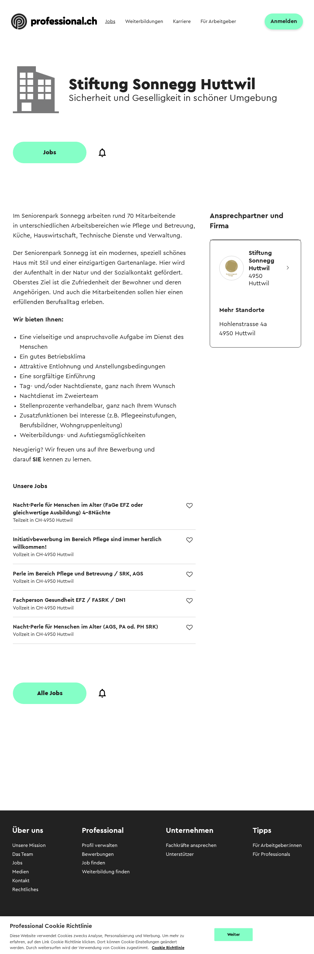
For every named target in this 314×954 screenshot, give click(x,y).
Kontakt (20, 880)
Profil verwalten (99, 845)
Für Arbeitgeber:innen (277, 845)
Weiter (233, 935)
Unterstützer (180, 854)
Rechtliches (25, 889)
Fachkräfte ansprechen (191, 845)
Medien (20, 871)
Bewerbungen (98, 854)
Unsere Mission (29, 845)
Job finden (93, 862)
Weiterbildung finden (106, 871)
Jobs (17, 862)
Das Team (22, 854)
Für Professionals (271, 854)
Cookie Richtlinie (168, 948)
